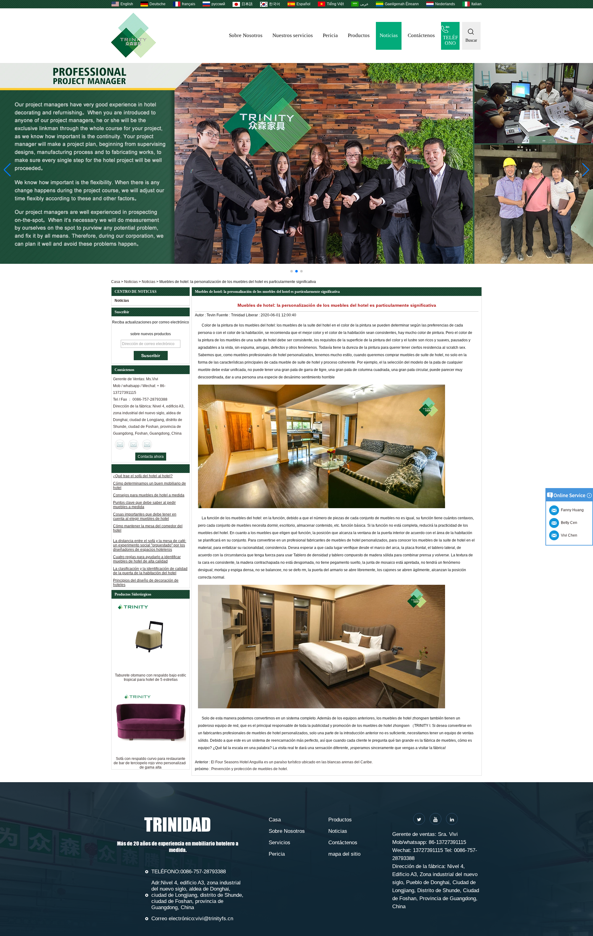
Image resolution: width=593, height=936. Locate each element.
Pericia (330, 35)
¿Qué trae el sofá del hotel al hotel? (143, 578)
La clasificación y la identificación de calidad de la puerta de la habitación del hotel (150, 556)
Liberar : (253, 315)
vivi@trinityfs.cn (214, 918)
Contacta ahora (151, 456)
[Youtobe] (435, 819)
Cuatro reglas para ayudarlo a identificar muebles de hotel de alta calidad (147, 545)
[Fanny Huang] (147, 444)
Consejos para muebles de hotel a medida (148, 481)
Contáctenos (421, 35)
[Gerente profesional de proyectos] (296, 163)
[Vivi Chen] (120, 444)
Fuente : (224, 315)
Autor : (201, 315)
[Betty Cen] (133, 444)
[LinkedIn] (452, 819)
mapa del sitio (344, 854)
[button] (291, 271)
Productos (359, 35)
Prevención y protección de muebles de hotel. (249, 769)
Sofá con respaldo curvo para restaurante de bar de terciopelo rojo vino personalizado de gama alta (151, 763)
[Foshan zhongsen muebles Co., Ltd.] (133, 56)
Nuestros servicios (292, 35)
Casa (115, 282)
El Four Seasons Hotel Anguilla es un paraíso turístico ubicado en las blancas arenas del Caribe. (292, 762)
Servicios (279, 842)
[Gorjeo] (419, 819)
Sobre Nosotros (246, 35)
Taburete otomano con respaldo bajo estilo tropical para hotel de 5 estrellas (151, 677)
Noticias (389, 35)
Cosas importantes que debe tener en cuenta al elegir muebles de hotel (144, 502)
